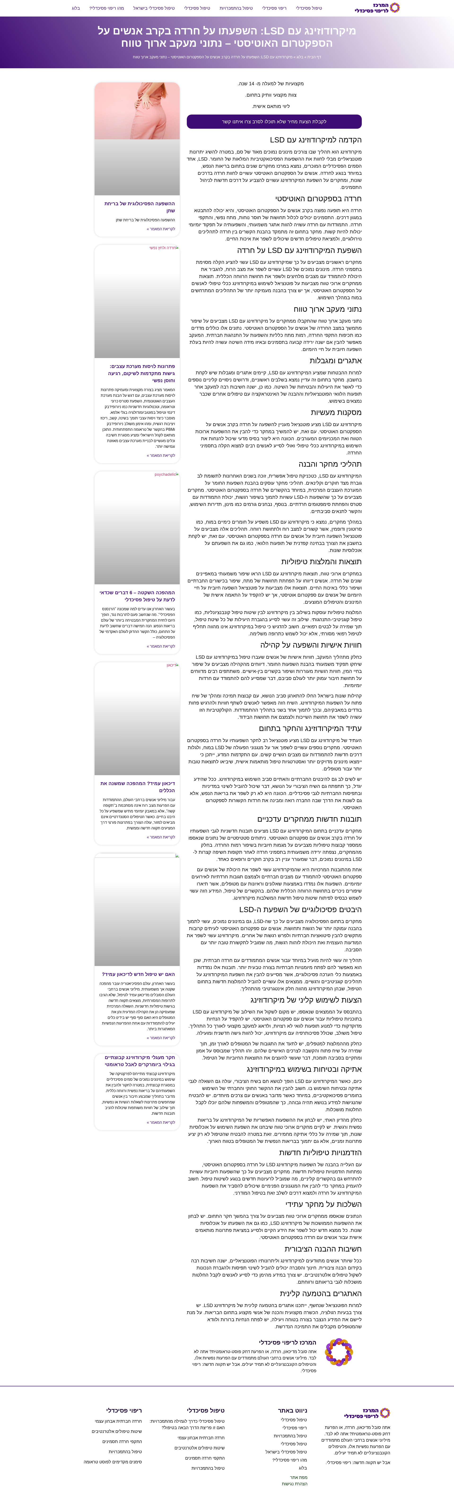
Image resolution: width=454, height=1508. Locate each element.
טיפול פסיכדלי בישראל (154, 8)
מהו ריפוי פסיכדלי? (106, 8)
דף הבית (314, 57)
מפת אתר (298, 1477)
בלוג (76, 8)
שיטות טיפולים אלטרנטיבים (200, 1448)
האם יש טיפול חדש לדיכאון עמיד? (138, 974)
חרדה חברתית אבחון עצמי (201, 1437)
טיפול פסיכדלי (309, 8)
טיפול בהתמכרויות (236, 8)
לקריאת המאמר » (161, 229)
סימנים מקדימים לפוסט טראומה (113, 1462)
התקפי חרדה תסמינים (205, 1458)
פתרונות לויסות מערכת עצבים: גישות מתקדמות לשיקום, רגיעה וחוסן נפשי (141, 373)
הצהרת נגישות (294, 1484)
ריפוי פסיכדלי (274, 8)
